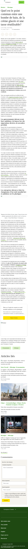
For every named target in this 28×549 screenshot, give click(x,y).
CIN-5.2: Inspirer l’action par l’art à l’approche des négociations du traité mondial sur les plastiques (13, 438)
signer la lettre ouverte (19, 291)
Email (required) (5, 487)
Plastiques (10, 7)
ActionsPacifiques (11, 403)
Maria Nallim (4, 411)
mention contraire (7, 546)
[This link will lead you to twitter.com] (4, 515)
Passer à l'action (14, 317)
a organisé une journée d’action (15, 97)
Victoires (21, 404)
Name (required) (5, 480)
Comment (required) (6, 464)
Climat (3, 403)
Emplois (3, 531)
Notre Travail (4, 367)
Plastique (12, 367)
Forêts (24, 403)
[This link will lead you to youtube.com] (7, 515)
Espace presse (4, 535)
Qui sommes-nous (5, 521)
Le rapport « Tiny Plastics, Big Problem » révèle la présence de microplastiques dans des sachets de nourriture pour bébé (13, 370)
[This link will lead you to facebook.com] (2, 515)
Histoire (3, 7)
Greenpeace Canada (8, 509)
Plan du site (4, 538)
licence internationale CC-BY (7, 547)
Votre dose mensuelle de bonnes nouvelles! (12, 407)
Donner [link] (21, 2)
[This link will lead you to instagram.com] (10, 515)
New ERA (21, 81)
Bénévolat (3, 528)
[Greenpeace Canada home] (11, 2)
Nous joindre (4, 524)
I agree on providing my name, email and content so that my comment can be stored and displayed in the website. (15, 495)
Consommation (21, 367)
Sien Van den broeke (5, 379)
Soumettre (6, 500)
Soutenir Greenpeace (12, 404)
